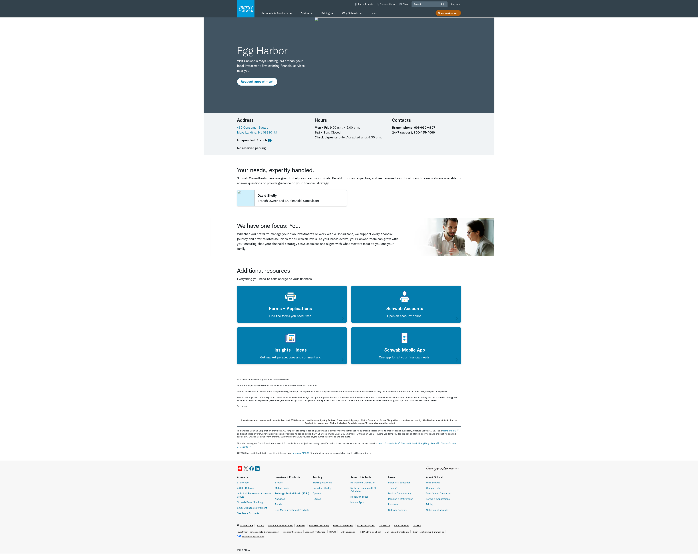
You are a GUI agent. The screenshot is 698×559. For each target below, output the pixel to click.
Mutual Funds (282, 488)
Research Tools (359, 496)
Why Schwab (433, 482)
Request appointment (259, 81)
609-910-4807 (424, 127)
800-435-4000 (424, 132)
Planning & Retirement (400, 498)
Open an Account (448, 13)
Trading (392, 488)
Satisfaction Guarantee (438, 493)
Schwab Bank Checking (250, 502)
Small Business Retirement (252, 507)
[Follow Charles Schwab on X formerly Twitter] (246, 468)
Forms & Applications (438, 498)
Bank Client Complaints (397, 531)
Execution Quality (322, 488)
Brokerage (243, 482)
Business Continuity (319, 525)
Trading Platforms (322, 482)
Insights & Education (399, 482)
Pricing (429, 504)
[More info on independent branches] (270, 140)
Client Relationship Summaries (428, 531)
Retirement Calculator (362, 482)
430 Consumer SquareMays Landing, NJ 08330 (257, 130)
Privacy (260, 525)
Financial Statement (343, 525)
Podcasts (393, 504)
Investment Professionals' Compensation (258, 531)
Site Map (300, 525)
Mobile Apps (357, 502)
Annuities (280, 498)
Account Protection (315, 531)
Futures (317, 498)
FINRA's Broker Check (370, 531)
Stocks (279, 482)
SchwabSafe (246, 525)
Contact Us (384, 525)
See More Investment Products (292, 509)
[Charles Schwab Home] (245, 8)
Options (317, 493)
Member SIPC (299, 453)
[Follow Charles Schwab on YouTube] (240, 468)
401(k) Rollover (245, 488)
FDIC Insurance (347, 531)
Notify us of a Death (437, 509)
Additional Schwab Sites (280, 525)
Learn (373, 13)
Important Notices (292, 531)
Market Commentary (399, 493)
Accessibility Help (366, 525)
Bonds (278, 504)
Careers (417, 525)
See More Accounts (248, 513)
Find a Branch (365, 4)
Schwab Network (397, 509)
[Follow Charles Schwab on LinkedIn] (257, 468)
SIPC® (332, 531)
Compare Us (433, 488)
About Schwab (401, 525)
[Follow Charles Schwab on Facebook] (251, 468)
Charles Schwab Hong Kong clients (419, 443)
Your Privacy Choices (253, 536)
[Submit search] (443, 4)
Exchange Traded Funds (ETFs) (292, 493)
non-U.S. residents (387, 443)
